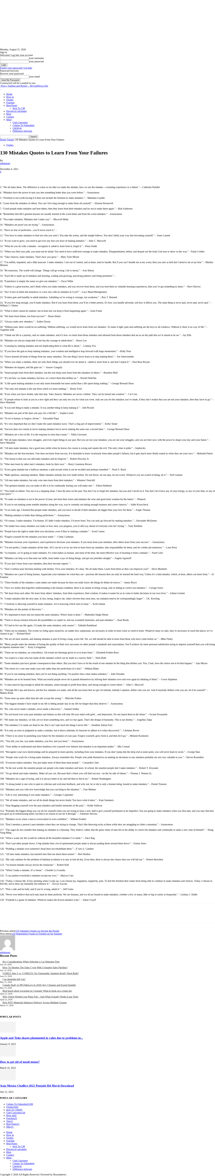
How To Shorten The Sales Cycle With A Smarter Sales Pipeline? (35, 967)
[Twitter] (16, 177)
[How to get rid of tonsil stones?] (8, 1055)
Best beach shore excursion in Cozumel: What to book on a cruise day (37, 991)
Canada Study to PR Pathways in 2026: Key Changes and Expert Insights (39, 985)
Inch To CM (19, 108)
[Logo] (0, 88)
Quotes (9, 99)
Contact (10, 116)
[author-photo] (7, 949)
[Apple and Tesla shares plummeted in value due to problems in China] (8, 1031)
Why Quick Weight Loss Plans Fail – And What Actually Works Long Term (40, 996)
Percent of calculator (16, 111)
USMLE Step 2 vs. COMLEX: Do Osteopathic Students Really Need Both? (41, 973)
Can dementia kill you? (14, 979)
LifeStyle (17, 128)
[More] (50, 176)
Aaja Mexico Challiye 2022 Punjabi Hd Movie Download (37, 1085)
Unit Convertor (20, 122)
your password (36, 61)
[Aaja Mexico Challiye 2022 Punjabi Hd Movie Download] (8, 1079)
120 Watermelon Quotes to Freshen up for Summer (36, 933)
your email (34, 76)
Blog (8, 114)
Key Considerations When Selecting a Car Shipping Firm (31, 961)
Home (9, 94)
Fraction (10, 102)
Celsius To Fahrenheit (23, 125)
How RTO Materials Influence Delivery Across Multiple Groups (35, 1002)
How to (10, 97)
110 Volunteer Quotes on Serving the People (37, 931)
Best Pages (11, 105)
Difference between (22, 131)
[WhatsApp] (39, 177)
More (9, 119)
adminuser (5, 163)
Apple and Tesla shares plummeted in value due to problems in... (41, 1038)
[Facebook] (5, 177)
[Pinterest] (28, 177)
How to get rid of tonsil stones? (20, 1062)
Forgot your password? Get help (16, 68)
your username (36, 58)
